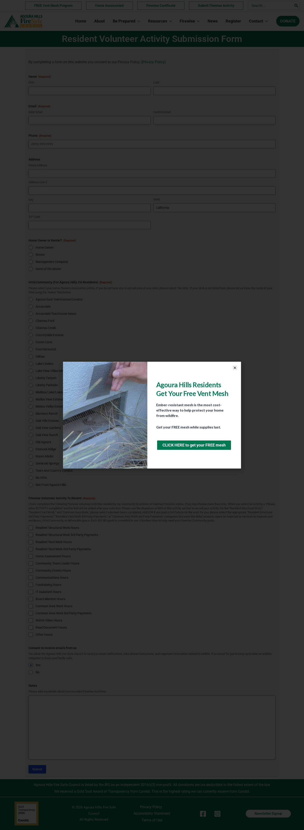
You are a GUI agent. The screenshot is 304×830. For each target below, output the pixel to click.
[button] (235, 367)
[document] (152, 415)
